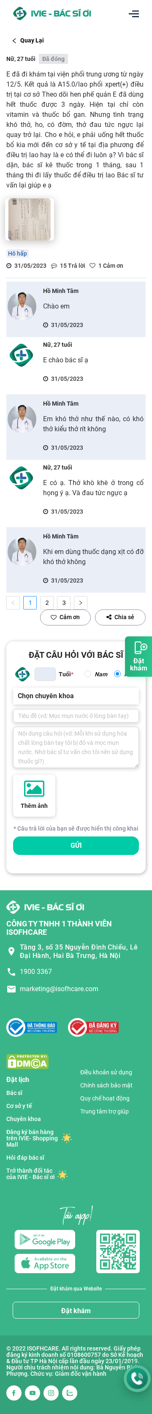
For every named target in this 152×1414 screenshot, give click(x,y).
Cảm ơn (70, 617)
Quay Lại (32, 40)
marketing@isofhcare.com (59, 989)
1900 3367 (36, 972)
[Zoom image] (29, 219)
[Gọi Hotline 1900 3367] (137, 1378)
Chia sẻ (124, 617)
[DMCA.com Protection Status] (27, 1061)
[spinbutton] (45, 674)
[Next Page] (80, 602)
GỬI (76, 845)
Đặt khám (76, 1311)
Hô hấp (17, 253)
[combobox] (18, 696)
